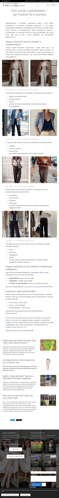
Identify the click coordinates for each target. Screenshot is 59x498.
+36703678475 (54, 1)
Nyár (18, 327)
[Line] (2, 1)
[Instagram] (4, 1)
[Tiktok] (7, 1)
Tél (25, 327)
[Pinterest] (9, 1)
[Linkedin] (6, 1)
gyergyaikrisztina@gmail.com (45, 1)
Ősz (22, 327)
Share (13, 420)
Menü (54, 4)
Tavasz (13, 327)
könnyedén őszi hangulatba (34, 287)
